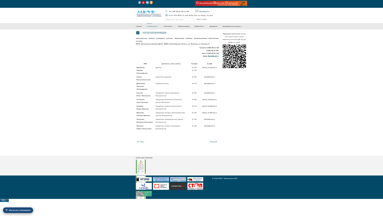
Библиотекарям (184, 26)
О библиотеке (152, 26)
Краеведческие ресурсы (232, 26)
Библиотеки (199, 26)
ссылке (237, 42)
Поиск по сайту (202, 19)
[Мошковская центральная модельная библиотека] (139, 2)
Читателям (168, 26)
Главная (139, 26)
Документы (214, 26)
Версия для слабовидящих (20, 210)
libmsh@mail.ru (204, 11)
